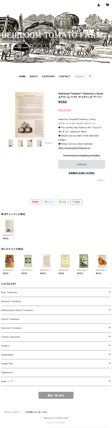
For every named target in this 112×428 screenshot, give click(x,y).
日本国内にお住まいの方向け (82, 173)
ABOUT (34, 76)
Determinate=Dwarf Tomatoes (17, 310)
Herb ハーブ (7, 381)
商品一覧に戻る (56, 395)
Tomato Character (10, 337)
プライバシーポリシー (12, 412)
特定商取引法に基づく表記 (36, 412)
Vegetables (7, 354)
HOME (22, 76)
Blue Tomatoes (9, 292)
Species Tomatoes (11, 301)
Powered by (53, 423)
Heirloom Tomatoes (11, 328)
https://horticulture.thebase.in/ (74, 148)
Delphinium (7, 372)
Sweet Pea (7, 363)
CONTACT (64, 76)
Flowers (5, 346)
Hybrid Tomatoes (10, 319)
